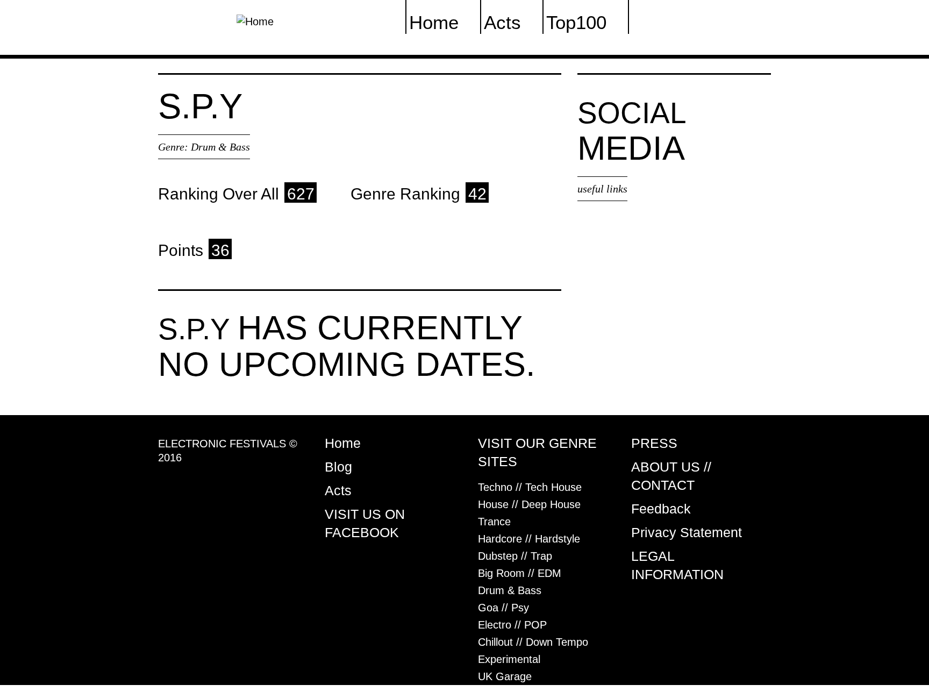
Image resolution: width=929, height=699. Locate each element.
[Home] (255, 20)
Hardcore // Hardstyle (529, 539)
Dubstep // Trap (515, 556)
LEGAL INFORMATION (677, 565)
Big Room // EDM (519, 573)
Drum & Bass (220, 147)
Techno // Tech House (530, 487)
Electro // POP (512, 625)
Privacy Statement (686, 532)
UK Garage (505, 676)
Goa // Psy (503, 608)
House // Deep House (529, 504)
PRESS (654, 443)
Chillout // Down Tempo (533, 642)
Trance (494, 521)
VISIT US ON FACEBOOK (365, 523)
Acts (338, 490)
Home (343, 443)
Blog (338, 466)
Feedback (661, 508)
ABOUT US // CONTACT (671, 476)
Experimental (509, 659)
